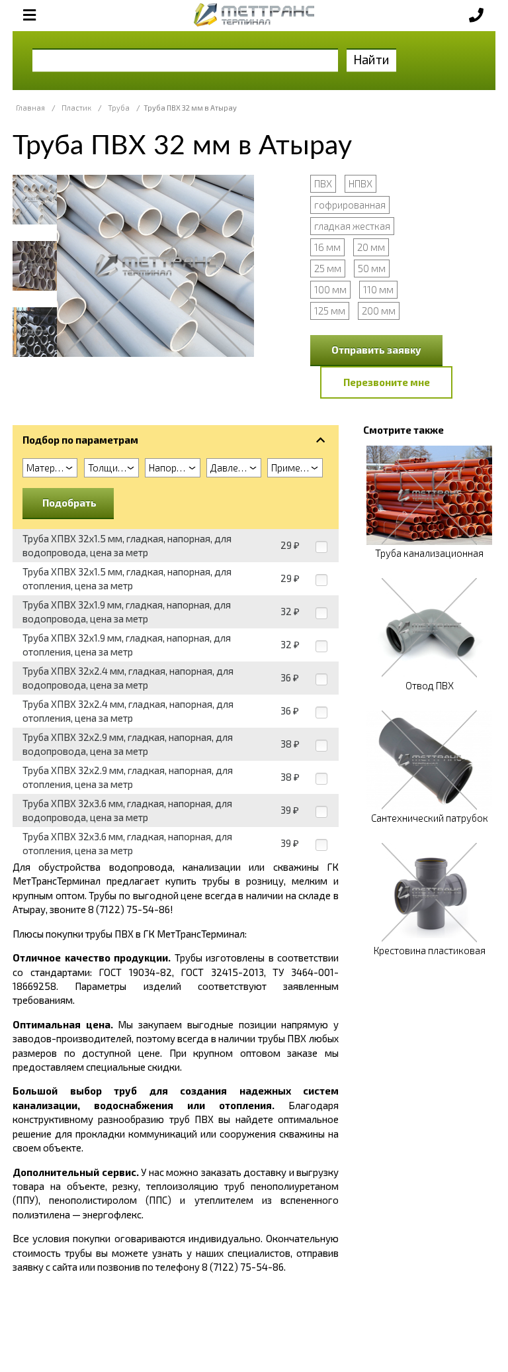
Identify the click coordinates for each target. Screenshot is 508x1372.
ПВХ (323, 183)
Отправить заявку (376, 350)
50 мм (372, 268)
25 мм (327, 268)
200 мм (379, 311)
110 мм (378, 289)
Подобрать (69, 503)
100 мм (330, 289)
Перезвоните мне (386, 382)
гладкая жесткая (352, 226)
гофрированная (350, 205)
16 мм (327, 247)
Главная (30, 107)
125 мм (329, 311)
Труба (119, 107)
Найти (371, 59)
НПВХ (360, 183)
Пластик (76, 107)
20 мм (371, 247)
